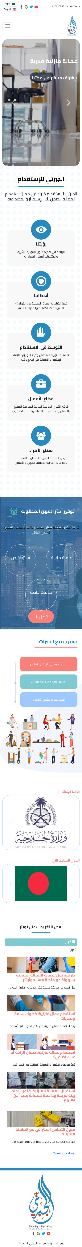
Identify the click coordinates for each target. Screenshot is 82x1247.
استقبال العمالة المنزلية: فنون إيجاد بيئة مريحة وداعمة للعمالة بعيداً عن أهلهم (43, 1095)
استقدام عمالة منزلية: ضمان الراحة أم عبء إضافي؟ (42, 1054)
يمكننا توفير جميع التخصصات (49, 682)
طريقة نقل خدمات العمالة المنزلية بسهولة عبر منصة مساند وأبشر (45, 977)
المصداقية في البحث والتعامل (49, 664)
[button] (13, 102)
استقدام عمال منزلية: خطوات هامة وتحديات (44, 1016)
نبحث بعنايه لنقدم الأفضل (49, 699)
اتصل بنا (41, 617)
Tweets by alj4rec (64, 1153)
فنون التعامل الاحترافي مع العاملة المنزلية (45, 1131)
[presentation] (11, 823)
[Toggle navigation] (7, 26)
